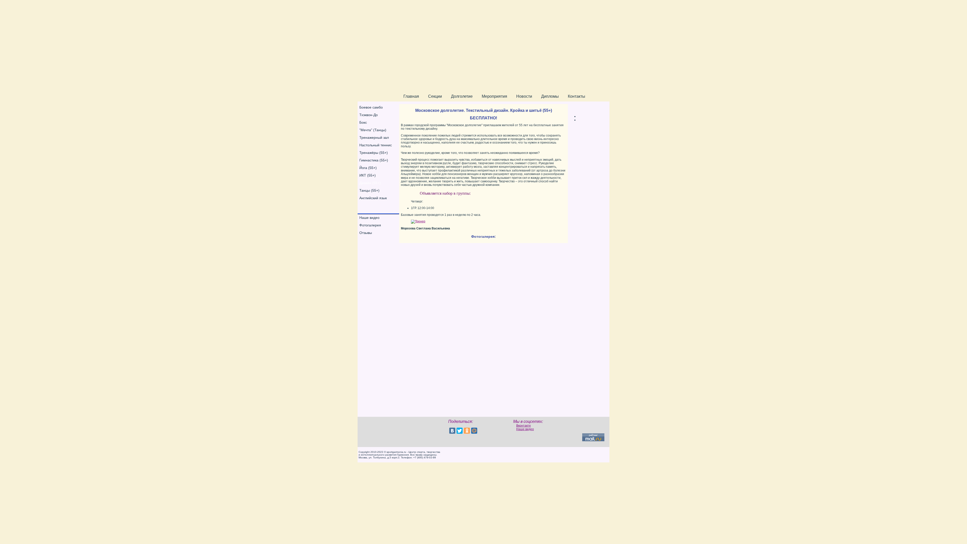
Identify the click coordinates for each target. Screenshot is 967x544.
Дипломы (550, 96)
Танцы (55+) (369, 190)
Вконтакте (523, 425)
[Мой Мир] (474, 431)
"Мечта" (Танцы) (372, 130)
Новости (524, 96)
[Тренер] (418, 221)
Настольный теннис (375, 145)
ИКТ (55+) (367, 175)
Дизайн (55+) (370, 183)
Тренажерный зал (374, 137)
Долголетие (462, 96)
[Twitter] (460, 431)
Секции (435, 96)
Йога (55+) (368, 168)
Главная (411, 96)
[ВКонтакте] (452, 431)
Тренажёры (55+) (373, 153)
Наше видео (369, 218)
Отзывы (365, 233)
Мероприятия (494, 96)
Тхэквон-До (368, 115)
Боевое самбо (371, 107)
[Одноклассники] (467, 431)
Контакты (576, 96)
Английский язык (373, 198)
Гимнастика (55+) (373, 160)
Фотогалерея (370, 225)
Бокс (363, 122)
